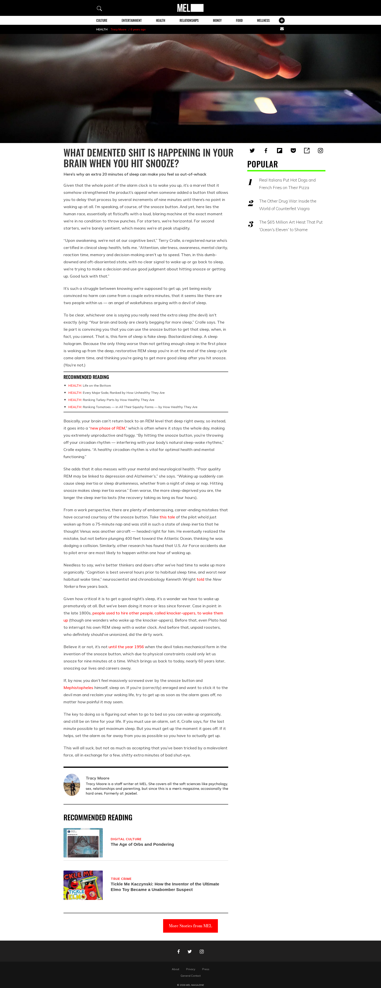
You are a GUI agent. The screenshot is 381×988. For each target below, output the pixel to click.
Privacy (190, 969)
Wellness (263, 20)
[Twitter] (252, 150)
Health (160, 20)
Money (217, 20)
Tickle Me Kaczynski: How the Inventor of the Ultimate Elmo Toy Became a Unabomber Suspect (165, 887)
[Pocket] (293, 150)
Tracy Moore (118, 29)
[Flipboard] (280, 150)
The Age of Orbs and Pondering (142, 844)
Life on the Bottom (89, 385)
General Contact (191, 975)
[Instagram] (320, 150)
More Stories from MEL (190, 926)
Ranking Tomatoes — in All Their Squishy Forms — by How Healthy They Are (132, 407)
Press (205, 969)
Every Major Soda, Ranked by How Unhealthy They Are (116, 393)
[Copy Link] (307, 150)
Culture (101, 20)
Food (239, 20)
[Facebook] (266, 150)
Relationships (189, 20)
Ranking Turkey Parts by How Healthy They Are (111, 400)
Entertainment (132, 20)
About (175, 969)
